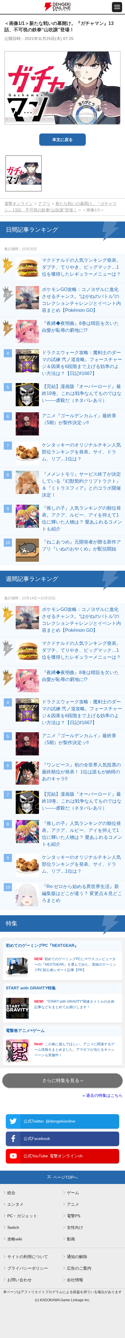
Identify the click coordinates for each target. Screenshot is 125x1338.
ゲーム (73, 1192)
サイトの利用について (27, 1256)
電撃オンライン (18, 203)
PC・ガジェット (22, 1215)
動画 (71, 1239)
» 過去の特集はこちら (103, 1095)
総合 (11, 1192)
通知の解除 (77, 1256)
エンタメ (15, 1204)
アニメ (73, 1204)
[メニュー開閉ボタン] (117, 7)
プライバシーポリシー (27, 1268)
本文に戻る (62, 139)
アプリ (44, 203)
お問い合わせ (19, 1279)
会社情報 (75, 1279)
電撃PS (73, 1215)
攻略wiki (14, 1239)
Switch (13, 1227)
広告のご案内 (79, 1268)
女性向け (75, 1227)
